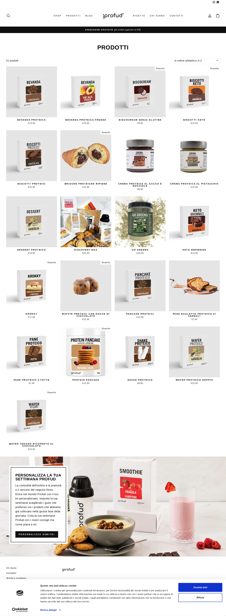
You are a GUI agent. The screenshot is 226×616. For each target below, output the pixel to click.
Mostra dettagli (48, 610)
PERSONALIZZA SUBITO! (37, 534)
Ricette (139, 15)
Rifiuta (200, 597)
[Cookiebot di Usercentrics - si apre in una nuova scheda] (19, 610)
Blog (89, 15)
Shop (57, 15)
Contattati (11, 573)
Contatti (177, 15)
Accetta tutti (200, 587)
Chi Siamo (157, 15)
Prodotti (73, 15)
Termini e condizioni (16, 578)
